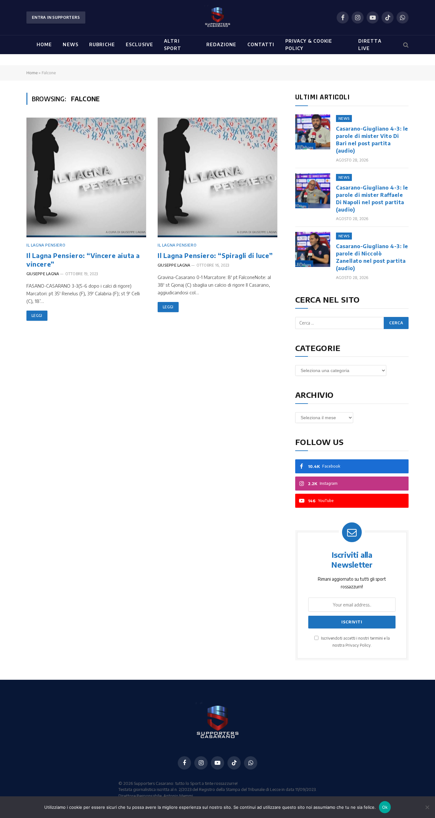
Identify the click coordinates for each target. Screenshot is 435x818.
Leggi (37, 315)
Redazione (221, 44)
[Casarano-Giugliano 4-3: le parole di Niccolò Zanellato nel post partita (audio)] (312, 249)
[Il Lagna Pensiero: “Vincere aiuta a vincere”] (86, 177)
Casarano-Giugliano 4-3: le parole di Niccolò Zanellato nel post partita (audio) (372, 257)
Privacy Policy (358, 645)
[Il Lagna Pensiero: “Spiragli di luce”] (217, 177)
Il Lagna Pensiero (45, 245)
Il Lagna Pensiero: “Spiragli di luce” (215, 255)
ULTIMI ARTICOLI (322, 97)
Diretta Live (370, 44)
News (70, 44)
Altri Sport (172, 44)
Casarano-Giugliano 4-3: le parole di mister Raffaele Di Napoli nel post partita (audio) (372, 198)
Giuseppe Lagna (42, 273)
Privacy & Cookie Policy (308, 44)
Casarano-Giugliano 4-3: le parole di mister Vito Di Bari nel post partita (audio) (372, 140)
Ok (385, 807)
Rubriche (102, 44)
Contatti (261, 44)
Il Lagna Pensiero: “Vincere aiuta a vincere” (83, 259)
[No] (427, 807)
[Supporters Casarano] (217, 17)
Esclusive (139, 44)
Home (44, 44)
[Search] (405, 45)
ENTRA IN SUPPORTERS (56, 17)
